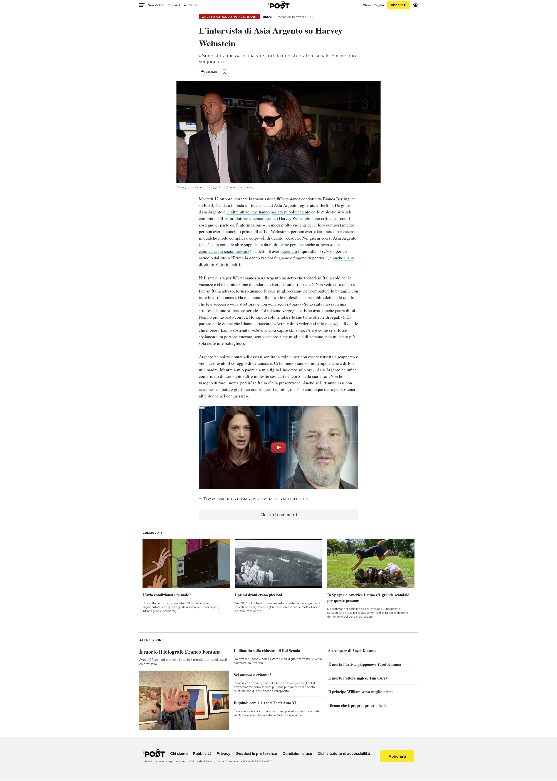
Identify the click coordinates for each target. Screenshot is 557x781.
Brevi (267, 17)
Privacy (223, 753)
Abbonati (398, 5)
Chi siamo (179, 753)
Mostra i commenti (278, 514)
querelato (288, 251)
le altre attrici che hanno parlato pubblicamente (268, 212)
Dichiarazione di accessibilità (343, 753)
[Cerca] (185, 4)
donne (242, 499)
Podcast (174, 5)
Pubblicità (202, 753)
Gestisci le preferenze (256, 753)
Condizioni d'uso (297, 753)
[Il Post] (278, 5)
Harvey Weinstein (266, 499)
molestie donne (296, 499)
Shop (367, 5)
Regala (379, 5)
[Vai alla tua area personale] (415, 5)
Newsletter (156, 5)
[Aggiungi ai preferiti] (224, 71)
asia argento (223, 499)
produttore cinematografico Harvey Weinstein (270, 218)
